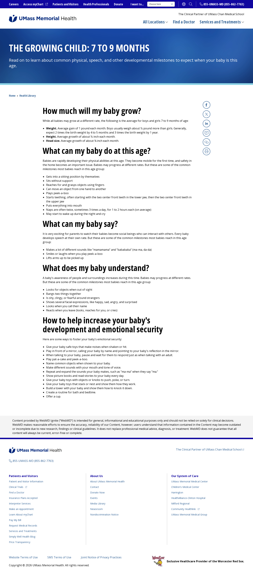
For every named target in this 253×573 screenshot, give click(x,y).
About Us (96, 476)
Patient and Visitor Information (26, 481)
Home (12, 96)
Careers (14, 4)
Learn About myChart (21, 514)
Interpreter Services (20, 503)
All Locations (154, 22)
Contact (94, 487)
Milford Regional (180, 503)
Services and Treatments (220, 22)
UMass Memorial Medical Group (189, 514)
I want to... (137, 4)
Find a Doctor (184, 22)
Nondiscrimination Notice (104, 514)
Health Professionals (96, 4)
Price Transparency (19, 542)
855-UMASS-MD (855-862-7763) (223, 4)
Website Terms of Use (23, 557)
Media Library (97, 503)
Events (94, 498)
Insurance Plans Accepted (23, 498)
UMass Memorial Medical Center (189, 481)
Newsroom (96, 509)
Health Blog (22, 536)
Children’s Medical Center (185, 487)
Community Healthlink (183, 509)
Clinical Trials (18, 487)
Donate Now (97, 492)
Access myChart (35, 4)
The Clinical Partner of (210, 449)
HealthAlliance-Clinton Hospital (188, 498)
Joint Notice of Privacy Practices (101, 557)
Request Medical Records (23, 525)
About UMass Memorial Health (107, 481)
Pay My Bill (15, 520)
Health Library (27, 96)
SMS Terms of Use (59, 557)
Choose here (155, 4)
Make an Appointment (21, 509)
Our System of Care (184, 476)
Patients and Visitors (65, 4)
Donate (118, 4)
